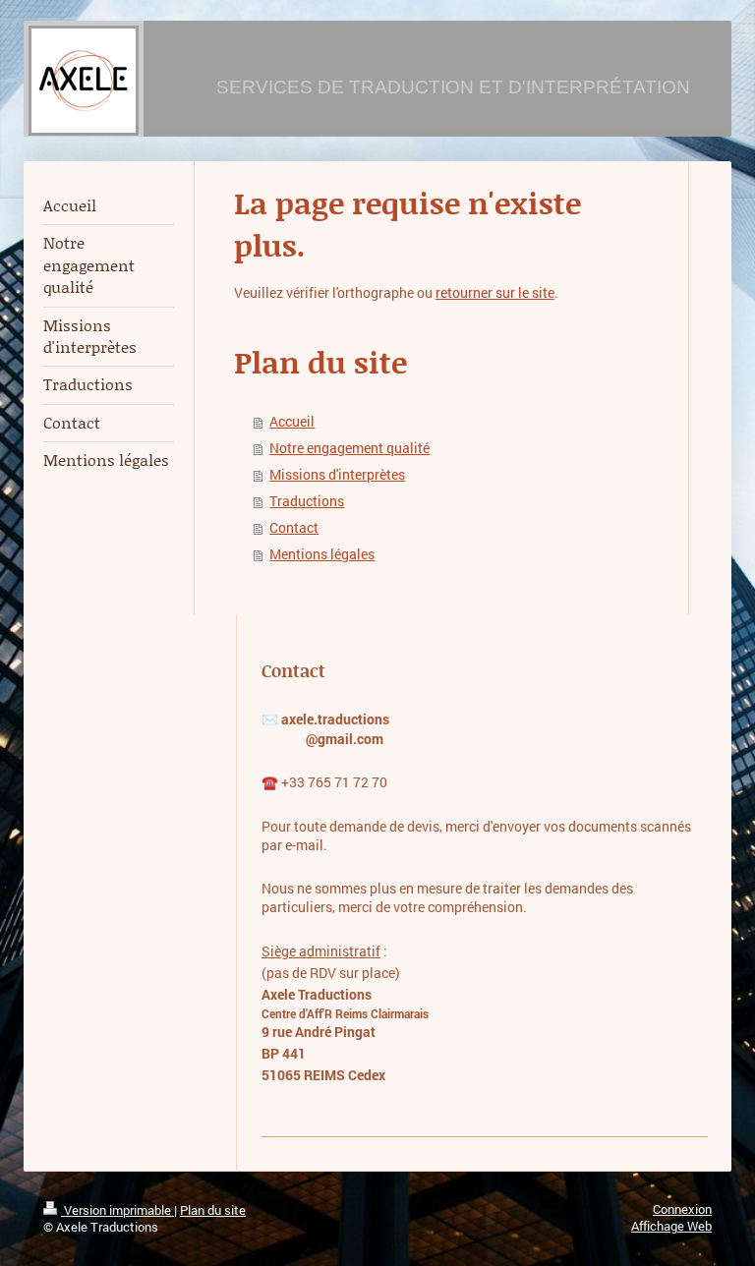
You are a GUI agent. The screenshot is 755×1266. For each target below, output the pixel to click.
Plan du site (213, 1210)
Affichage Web (671, 1226)
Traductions (306, 501)
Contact (294, 528)
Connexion (682, 1209)
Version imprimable (117, 1210)
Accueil (292, 422)
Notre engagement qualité (349, 448)
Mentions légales (322, 554)
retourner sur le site (495, 293)
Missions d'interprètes (337, 475)
